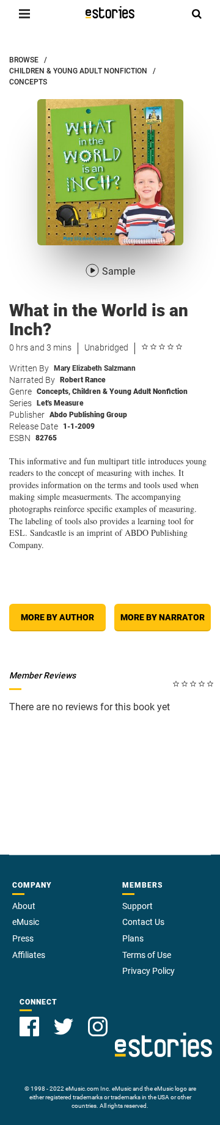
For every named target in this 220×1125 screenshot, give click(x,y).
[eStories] (110, 12)
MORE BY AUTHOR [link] (57, 617)
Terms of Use (146, 955)
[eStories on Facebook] (29, 1026)
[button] (24, 13)
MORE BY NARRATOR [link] (162, 617)
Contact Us (143, 922)
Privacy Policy (148, 971)
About (23, 906)
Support (137, 906)
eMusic (25, 922)
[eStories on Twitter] (63, 1026)
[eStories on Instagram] (98, 1026)
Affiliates (28, 955)
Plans (133, 938)
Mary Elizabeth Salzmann (95, 368)
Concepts (53, 391)
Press (23, 938)
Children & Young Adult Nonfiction (130, 391)
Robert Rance (83, 380)
